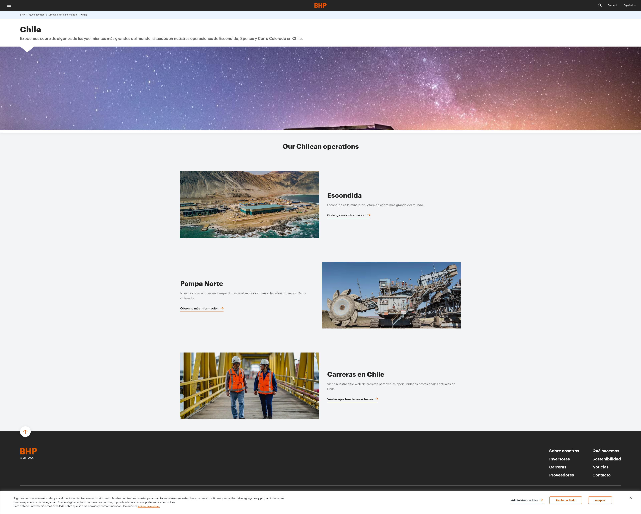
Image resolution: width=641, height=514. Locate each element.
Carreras (557, 466)
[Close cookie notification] (630, 497)
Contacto (613, 5)
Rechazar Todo (565, 500)
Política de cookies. (149, 506)
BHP (22, 15)
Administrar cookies (524, 500)
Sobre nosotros (564, 450)
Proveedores (561, 474)
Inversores (559, 458)
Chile (84, 15)
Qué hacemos (36, 15)
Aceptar (600, 500)
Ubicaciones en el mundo (63, 15)
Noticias (600, 466)
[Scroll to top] (25, 431)
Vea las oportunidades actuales (350, 399)
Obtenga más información (346, 215)
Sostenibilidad (606, 458)
